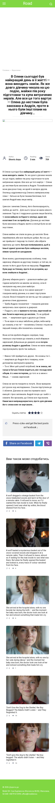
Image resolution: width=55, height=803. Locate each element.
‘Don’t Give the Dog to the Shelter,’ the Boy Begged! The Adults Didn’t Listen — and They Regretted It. (26, 709)
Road (27, 3)
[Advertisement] (27, 40)
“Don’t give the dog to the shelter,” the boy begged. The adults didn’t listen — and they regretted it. (25, 757)
